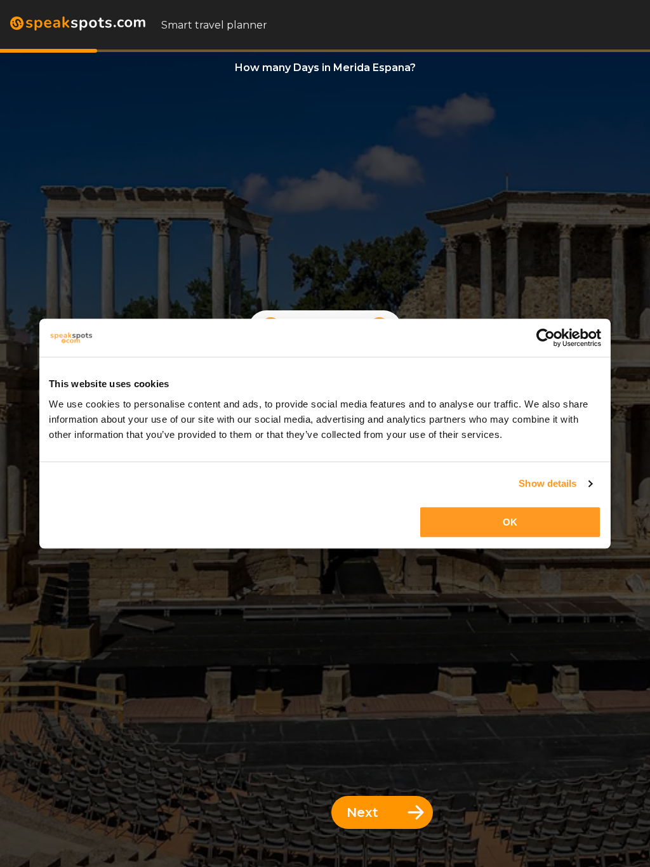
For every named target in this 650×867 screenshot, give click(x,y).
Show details (547, 483)
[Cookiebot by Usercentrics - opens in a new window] (545, 337)
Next (362, 812)
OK (510, 522)
